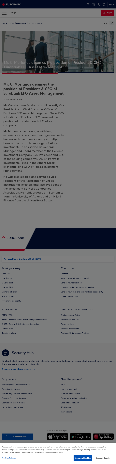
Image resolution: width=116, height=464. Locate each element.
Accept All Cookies (83, 458)
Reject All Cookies (103, 458)
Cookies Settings (9, 458)
